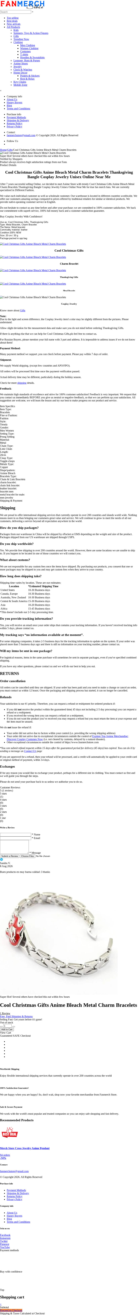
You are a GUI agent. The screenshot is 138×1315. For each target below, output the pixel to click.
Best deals (12, 20)
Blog (9, 105)
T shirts (24, 54)
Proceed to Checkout (11, 1310)
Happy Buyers (14, 102)
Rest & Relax (27, 78)
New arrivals (13, 24)
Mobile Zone (20, 84)
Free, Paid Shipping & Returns (16, 1016)
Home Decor (20, 72)
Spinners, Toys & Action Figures (30, 33)
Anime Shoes (20, 63)
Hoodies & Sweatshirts (32, 57)
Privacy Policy (14, 126)
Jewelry (17, 66)
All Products (13, 27)
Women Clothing (29, 48)
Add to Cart (6, 1029)
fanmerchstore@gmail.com (21, 135)
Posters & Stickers (30, 75)
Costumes (25, 51)
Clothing (18, 42)
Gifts (16, 36)
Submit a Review (9, 856)
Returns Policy (14, 123)
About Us (12, 99)
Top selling (13, 17)
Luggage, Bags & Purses (26, 60)
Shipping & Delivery (18, 120)
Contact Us (30, 751)
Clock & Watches (22, 69)
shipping (21, 382)
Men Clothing (27, 45)
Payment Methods (16, 117)
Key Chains (19, 81)
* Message (35, 852)
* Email (36, 838)
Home (3, 149)
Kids (16, 30)
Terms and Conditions (18, 108)
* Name (36, 834)
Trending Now (21, 39)
